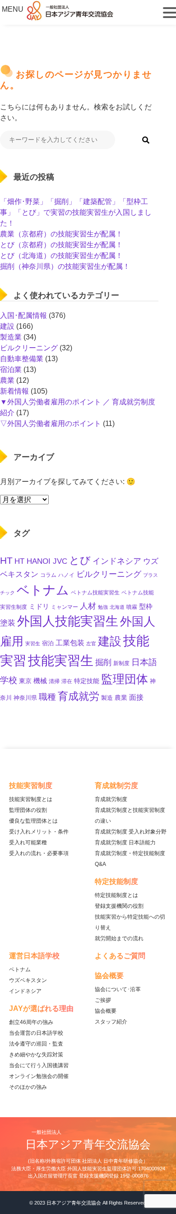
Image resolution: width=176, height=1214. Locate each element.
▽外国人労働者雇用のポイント (50, 423)
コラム (48, 575)
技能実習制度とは (30, 799)
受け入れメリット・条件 (39, 832)
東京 (25, 680)
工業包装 (70, 643)
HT (6, 560)
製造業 (11, 337)
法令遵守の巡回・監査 (36, 1044)
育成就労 (78, 696)
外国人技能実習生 (67, 621)
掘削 (103, 662)
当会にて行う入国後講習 (39, 1065)
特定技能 (86, 681)
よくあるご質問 (120, 956)
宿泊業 (11, 369)
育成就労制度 (111, 799)
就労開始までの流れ (119, 938)
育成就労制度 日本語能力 (125, 842)
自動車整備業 (21, 358)
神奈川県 (25, 698)
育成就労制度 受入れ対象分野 (131, 832)
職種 (47, 697)
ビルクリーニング (29, 348)
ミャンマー (64, 607)
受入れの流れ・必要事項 (39, 853)
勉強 (103, 607)
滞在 (66, 681)
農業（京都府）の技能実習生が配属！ (61, 234)
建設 (7, 326)
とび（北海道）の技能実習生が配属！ (61, 255)
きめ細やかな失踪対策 (36, 1054)
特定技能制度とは (116, 895)
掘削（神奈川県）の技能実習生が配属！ (65, 266)
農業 (7, 380)
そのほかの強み (28, 1087)
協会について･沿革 (118, 989)
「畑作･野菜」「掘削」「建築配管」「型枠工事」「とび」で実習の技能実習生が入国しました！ (76, 212)
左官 (91, 643)
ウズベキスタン (28, 980)
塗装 (7, 623)
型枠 (146, 606)
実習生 (32, 643)
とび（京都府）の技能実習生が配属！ (61, 245)
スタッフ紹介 (111, 1022)
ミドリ (39, 606)
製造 (107, 697)
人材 (88, 606)
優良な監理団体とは (33, 821)
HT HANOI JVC (40, 561)
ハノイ (66, 575)
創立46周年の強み (31, 1022)
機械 (40, 680)
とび (80, 560)
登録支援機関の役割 (119, 906)
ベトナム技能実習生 (95, 592)
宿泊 (48, 643)
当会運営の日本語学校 (36, 1033)
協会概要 (105, 1011)
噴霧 (131, 607)
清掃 (54, 681)
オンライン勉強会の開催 (39, 1076)
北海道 (117, 607)
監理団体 (124, 679)
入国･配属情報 (23, 315)
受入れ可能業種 (28, 842)
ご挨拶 (103, 1000)
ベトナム (43, 590)
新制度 (121, 663)
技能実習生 (60, 660)
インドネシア (117, 561)
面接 (136, 697)
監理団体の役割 (28, 810)
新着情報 (14, 391)
